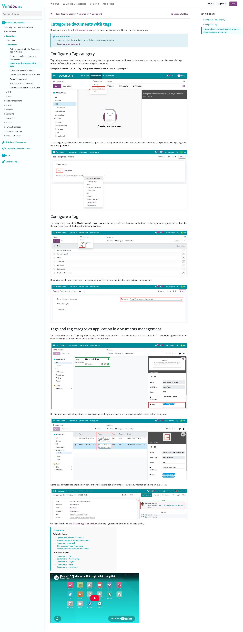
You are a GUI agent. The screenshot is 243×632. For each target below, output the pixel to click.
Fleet (10, 96)
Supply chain (11, 118)
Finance (9, 122)
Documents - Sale (65, 564)
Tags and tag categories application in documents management (221, 30)
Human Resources (13, 127)
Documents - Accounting (68, 559)
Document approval (18, 79)
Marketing (10, 114)
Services (9, 105)
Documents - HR (64, 556)
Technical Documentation (18, 148)
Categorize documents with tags (23, 64)
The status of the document (22, 83)
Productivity (11, 31)
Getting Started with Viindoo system (21, 27)
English (220, 4)
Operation (10, 36)
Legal (7, 155)
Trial (233, 4)
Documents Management (68, 44)
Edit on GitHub (180, 14)
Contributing (11, 162)
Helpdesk (109, 3)
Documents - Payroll (66, 561)
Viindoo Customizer (14, 131)
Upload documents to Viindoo (22, 70)
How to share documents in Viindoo (25, 75)
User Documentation (15, 23)
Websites (9, 109)
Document (12, 45)
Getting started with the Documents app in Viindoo (25, 50)
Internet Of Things (13, 135)
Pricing (95, 3)
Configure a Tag (210, 24)
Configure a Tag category (214, 19)
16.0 (210, 4)
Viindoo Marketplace (76, 3)
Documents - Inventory (67, 567)
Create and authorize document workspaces (23, 57)
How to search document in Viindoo (25, 88)
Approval (11, 40)
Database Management (16, 142)
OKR (9, 92)
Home (56, 3)
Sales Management (14, 101)
